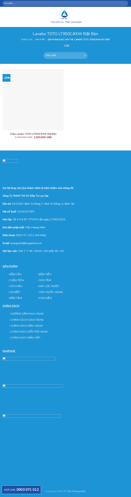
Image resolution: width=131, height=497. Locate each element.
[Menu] (5, 17)
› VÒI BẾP (14, 292)
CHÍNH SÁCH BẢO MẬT (25, 338)
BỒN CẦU (15, 274)
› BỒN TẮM (15, 298)
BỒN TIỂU (45, 274)
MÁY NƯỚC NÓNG (51, 292)
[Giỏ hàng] (126, 17)
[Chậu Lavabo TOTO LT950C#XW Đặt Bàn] (33, 99)
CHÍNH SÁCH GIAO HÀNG (27, 320)
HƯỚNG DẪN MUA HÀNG (27, 314)
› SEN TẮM (44, 280)
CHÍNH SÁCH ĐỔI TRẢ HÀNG (29, 332)
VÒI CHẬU (15, 286)
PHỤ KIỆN (45, 298)
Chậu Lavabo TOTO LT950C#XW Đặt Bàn (33, 134)
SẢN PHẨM (40, 39)
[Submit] (125, 3)
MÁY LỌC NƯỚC (49, 286)
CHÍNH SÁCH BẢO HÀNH (27, 326)
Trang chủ (26, 39)
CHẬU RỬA (16, 280)
